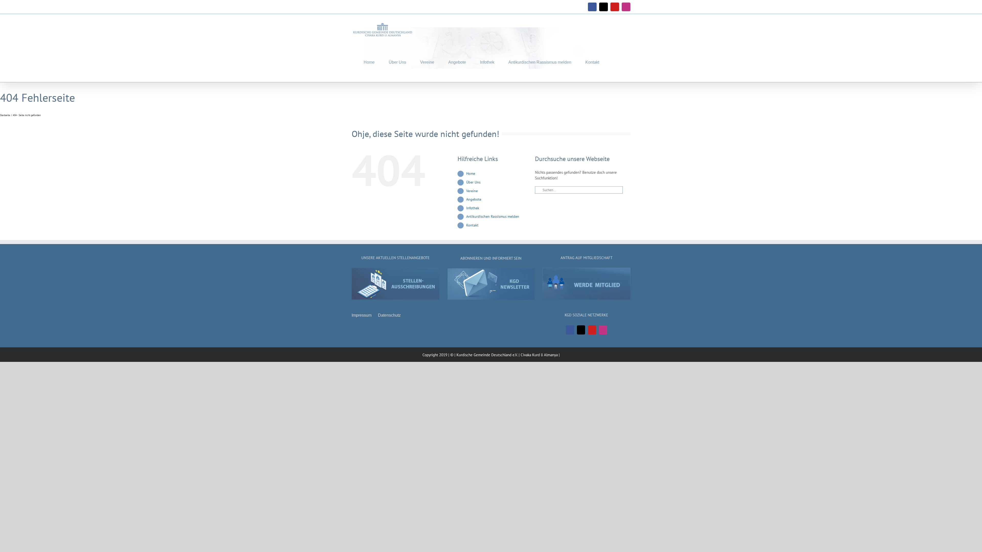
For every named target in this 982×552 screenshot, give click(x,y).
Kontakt (472, 225)
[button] (614, 61)
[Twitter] (581, 330)
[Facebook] (570, 330)
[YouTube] (592, 330)
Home (470, 173)
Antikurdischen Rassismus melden (492, 216)
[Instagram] (603, 330)
